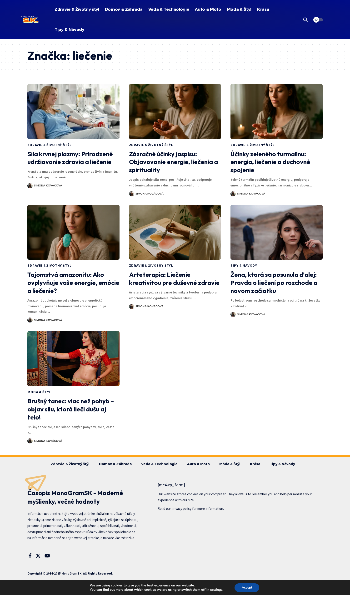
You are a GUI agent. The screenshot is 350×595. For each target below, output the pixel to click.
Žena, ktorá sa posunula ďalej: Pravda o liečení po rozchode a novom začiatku (273, 283)
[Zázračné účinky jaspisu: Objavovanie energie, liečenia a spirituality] (175, 111)
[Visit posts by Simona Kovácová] (30, 185)
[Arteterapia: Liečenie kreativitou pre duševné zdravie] (175, 232)
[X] (38, 556)
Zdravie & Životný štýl (49, 145)
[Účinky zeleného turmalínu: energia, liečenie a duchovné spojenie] (276, 111)
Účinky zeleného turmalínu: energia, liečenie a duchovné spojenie (270, 162)
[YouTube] (47, 556)
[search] (305, 19)
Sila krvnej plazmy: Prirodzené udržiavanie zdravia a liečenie (70, 158)
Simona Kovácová (48, 185)
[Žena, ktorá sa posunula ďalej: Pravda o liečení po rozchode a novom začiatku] (276, 232)
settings (216, 590)
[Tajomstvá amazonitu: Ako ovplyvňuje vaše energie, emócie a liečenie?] (73, 232)
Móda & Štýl (39, 392)
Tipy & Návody (243, 265)
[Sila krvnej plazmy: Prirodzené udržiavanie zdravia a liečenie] (73, 111)
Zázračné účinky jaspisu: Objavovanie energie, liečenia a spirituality (173, 162)
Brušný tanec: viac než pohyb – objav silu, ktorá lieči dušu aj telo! (70, 409)
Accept (247, 587)
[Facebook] (30, 556)
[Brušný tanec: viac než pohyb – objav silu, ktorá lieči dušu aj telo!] (73, 358)
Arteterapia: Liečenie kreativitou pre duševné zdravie (174, 279)
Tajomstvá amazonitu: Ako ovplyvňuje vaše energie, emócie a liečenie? (73, 283)
